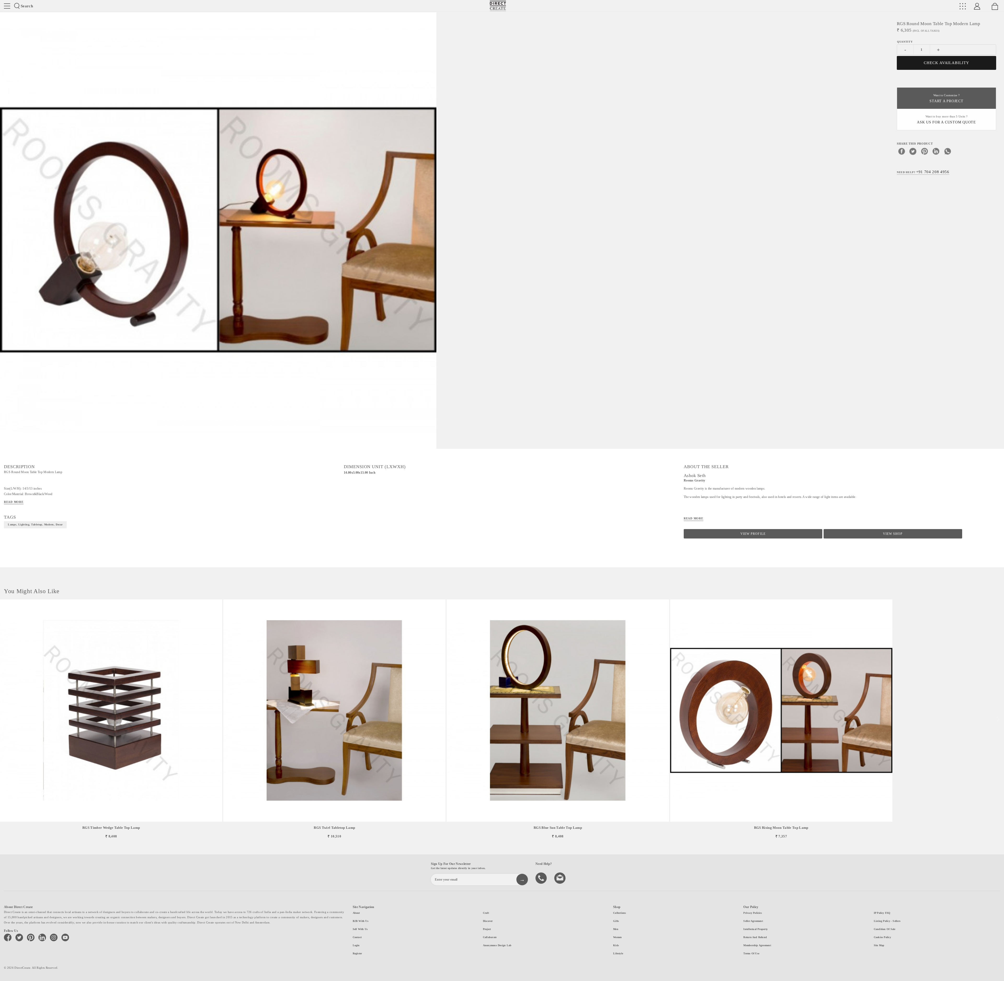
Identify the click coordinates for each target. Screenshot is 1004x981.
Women (617, 937)
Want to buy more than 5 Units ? (946, 119)
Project (487, 929)
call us (541, 877)
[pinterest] (924, 151)
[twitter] (913, 151)
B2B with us (360, 921)
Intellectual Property (755, 929)
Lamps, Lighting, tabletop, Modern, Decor (35, 524)
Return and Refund (755, 937)
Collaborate (490, 937)
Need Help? (923, 171)
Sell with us (360, 929)
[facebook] (901, 151)
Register (357, 953)
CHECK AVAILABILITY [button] (946, 63)
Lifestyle (618, 953)
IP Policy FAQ (882, 912)
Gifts (616, 921)
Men (615, 929)
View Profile (752, 533)
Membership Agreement (757, 945)
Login (356, 945)
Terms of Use (751, 953)
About (356, 912)
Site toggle (7, 6)
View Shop (893, 533)
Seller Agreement (753, 921)
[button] (997, 719)
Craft (486, 912)
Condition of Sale (884, 929)
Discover (488, 921)
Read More (14, 501)
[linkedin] (936, 151)
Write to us (560, 877)
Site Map (879, 945)
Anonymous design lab (497, 945)
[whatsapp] (947, 151)
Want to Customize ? (946, 98)
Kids (616, 945)
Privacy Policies (752, 912)
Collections (619, 912)
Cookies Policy (882, 937)
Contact (357, 937)
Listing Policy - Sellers (887, 921)
